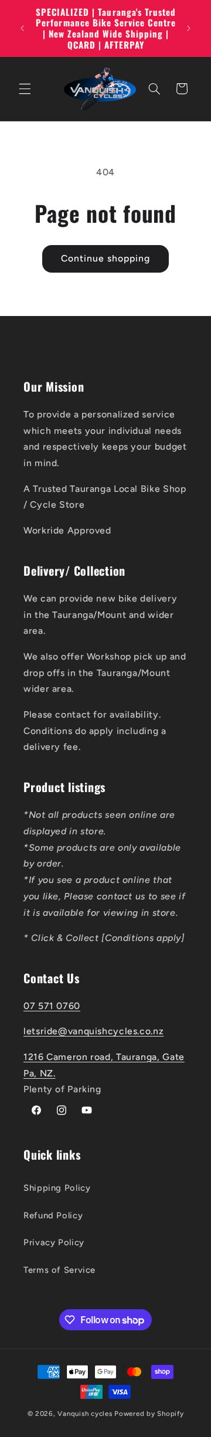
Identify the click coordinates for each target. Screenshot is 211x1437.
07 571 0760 (51, 1005)
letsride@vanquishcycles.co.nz (93, 1031)
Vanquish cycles (84, 1413)
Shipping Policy (56, 1188)
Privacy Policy (53, 1242)
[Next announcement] (189, 28)
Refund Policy (53, 1215)
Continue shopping (106, 258)
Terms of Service (59, 1270)
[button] (24, 88)
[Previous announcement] (22, 28)
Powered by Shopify (148, 1413)
